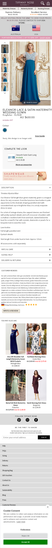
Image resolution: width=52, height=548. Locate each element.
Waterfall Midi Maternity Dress (15, 404)
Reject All (25, 536)
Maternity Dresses (9, 8)
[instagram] (27, 420)
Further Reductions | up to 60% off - (26, 37)
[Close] (29, 23)
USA (36, 34)
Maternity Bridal (27, 8)
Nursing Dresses (43, 8)
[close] (47, 507)
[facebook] (35, 420)
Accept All (25, 542)
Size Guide (40, 136)
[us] (36, 32)
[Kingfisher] (5, 130)
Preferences (25, 530)
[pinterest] (19, 420)
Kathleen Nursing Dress (36, 357)
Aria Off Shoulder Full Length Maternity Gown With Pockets (15, 359)
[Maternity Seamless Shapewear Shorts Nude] (25, 181)
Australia (16, 34)
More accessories (24, 164)
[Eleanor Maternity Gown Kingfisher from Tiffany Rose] (5, 48)
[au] (15, 32)
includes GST (8, 120)
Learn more (21, 522)
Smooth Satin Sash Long (26, 155)
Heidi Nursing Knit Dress (36, 403)
